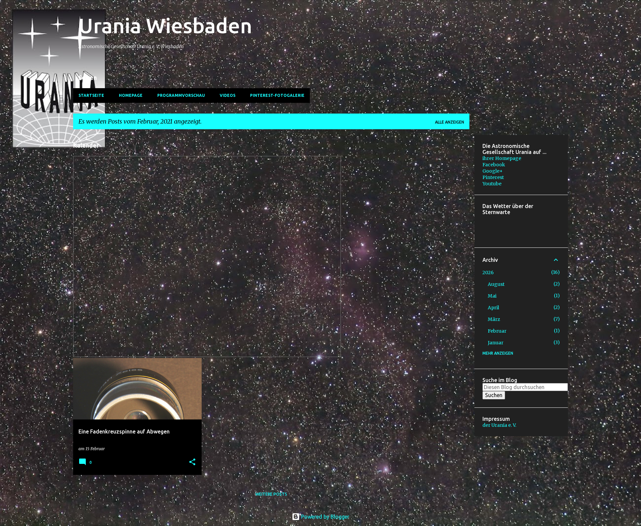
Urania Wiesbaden (165, 25)
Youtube (491, 184)
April (493, 308)
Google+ (492, 171)
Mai (492, 296)
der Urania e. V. (499, 425)
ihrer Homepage (501, 158)
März (494, 319)
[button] (192, 462)
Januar (495, 343)
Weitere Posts (271, 494)
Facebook (493, 165)
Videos (227, 95)
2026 (488, 273)
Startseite (91, 95)
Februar (497, 331)
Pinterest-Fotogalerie (277, 95)
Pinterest (493, 177)
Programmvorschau (181, 95)
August (496, 284)
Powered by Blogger (324, 517)
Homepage (131, 95)
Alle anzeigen (449, 122)
